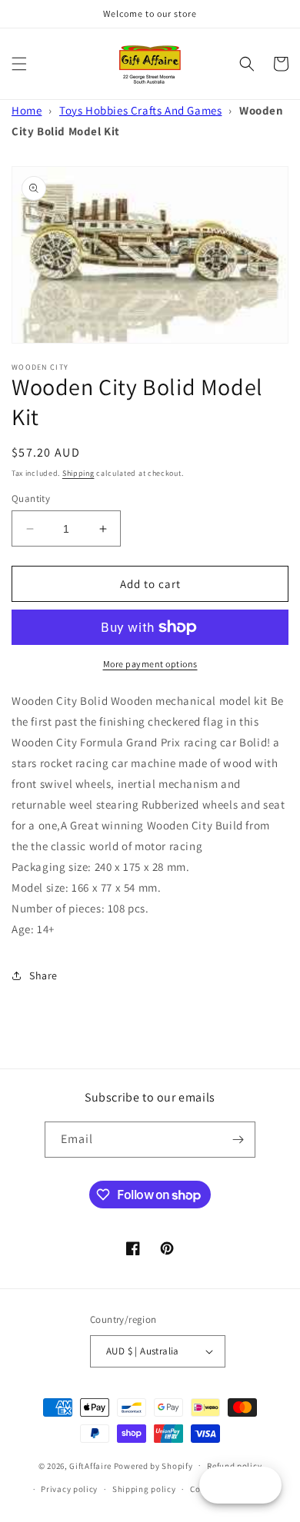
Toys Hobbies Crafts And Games (140, 110)
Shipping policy (144, 1489)
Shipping (78, 473)
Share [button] (43, 975)
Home (27, 110)
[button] (19, 64)
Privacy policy (69, 1489)
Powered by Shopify (153, 1465)
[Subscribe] (238, 1140)
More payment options (150, 664)
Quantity (31, 498)
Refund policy (234, 1466)
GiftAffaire (90, 1465)
